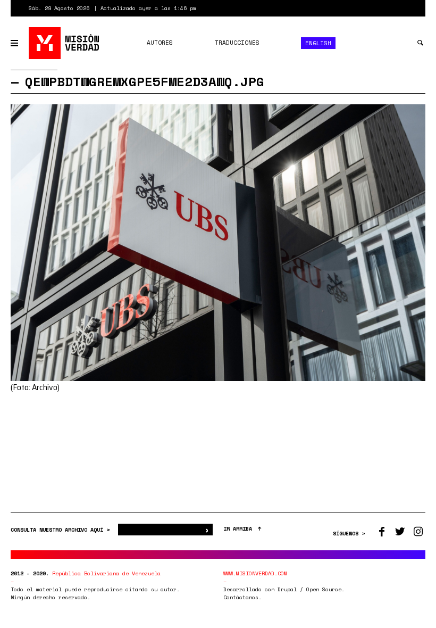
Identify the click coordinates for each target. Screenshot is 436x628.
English (318, 43)
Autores (160, 42)
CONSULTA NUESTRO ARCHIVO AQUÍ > (62, 530)
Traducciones (237, 42)
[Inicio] (64, 43)
